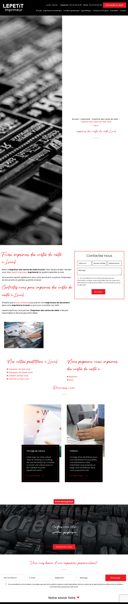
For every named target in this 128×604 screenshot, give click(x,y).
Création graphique (71, 10)
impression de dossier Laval (20, 372)
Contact (123, 10)
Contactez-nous (64, 547)
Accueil (39, 10)
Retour (96, 126)
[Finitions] (85, 443)
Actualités (114, 10)
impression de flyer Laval (19, 369)
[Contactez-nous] (64, 529)
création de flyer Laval (18, 375)
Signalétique (86, 10)
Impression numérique (52, 10)
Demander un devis (114, 5)
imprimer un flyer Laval (19, 379)
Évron (71, 380)
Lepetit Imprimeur (19, 272)
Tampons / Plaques (101, 10)
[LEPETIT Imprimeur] (13, 12)
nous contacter (22, 302)
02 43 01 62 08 (95, 5)
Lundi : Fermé (52, 5)
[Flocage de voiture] (42, 443)
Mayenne (73, 376)
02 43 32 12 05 (76, 5)
